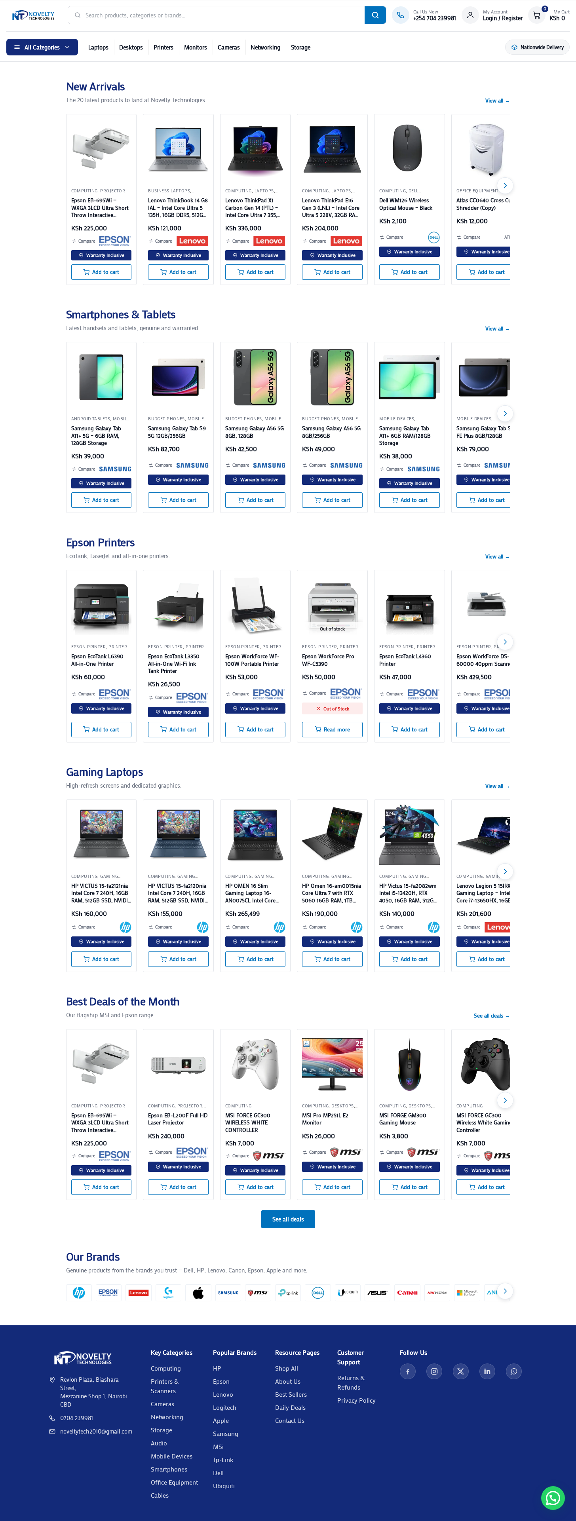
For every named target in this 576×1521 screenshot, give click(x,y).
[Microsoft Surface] (467, 1293)
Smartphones (169, 1469)
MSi (218, 1446)
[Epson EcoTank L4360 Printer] (409, 605)
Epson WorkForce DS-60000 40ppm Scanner (485, 660)
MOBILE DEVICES (396, 419)
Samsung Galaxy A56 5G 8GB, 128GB (254, 432)
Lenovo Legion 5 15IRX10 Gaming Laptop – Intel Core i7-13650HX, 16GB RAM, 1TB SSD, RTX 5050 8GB (486, 893)
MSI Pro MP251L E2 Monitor (325, 1119)
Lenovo (223, 1394)
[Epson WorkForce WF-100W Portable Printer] (255, 605)
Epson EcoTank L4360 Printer (405, 660)
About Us (287, 1381)
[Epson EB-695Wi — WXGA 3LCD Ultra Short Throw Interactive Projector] (101, 149)
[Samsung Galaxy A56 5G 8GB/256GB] (332, 377)
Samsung (225, 1433)
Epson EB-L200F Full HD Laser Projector (177, 1119)
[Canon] (407, 1293)
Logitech (224, 1407)
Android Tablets (90, 419)
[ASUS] (377, 1293)
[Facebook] (408, 1371)
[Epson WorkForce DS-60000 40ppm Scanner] (486, 605)
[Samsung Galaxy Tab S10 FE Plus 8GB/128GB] (486, 377)
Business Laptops (169, 191)
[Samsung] (115, 469)
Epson (221, 1381)
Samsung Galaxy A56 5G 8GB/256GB (331, 432)
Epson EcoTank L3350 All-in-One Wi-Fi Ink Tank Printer (174, 663)
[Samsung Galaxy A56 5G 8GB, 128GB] (255, 377)
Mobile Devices (171, 1456)
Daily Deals (290, 1407)
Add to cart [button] (105, 271)
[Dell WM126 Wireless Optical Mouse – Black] (409, 149)
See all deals (288, 1219)
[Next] (505, 185)
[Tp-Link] (288, 1293)
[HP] (125, 927)
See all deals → (492, 1015)
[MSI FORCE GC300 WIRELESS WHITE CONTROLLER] (255, 1064)
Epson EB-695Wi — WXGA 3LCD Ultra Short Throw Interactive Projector (100, 207)
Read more (337, 729)
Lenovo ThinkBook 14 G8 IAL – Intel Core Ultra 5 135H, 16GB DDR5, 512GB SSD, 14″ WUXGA (178, 207)
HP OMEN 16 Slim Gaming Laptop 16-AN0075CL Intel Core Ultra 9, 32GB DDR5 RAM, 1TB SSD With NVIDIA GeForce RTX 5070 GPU (250, 893)
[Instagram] (434, 1371)
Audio (159, 1443)
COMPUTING (84, 191)
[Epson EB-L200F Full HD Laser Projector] (178, 1064)
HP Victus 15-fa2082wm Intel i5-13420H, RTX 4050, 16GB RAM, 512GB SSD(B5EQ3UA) (408, 893)
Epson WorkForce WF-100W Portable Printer (252, 660)
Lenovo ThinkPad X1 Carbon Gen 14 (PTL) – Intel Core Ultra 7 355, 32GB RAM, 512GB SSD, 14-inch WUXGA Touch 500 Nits (253, 207)
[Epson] (115, 241)
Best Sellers (291, 1394)
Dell (218, 1472)
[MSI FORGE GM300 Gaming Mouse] (409, 1064)
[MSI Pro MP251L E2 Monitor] (332, 1064)
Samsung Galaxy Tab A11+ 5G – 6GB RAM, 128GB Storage (96, 435)
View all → (497, 100)
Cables (160, 1495)
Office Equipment (174, 1482)
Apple (221, 1420)
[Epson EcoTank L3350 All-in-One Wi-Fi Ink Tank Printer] (178, 605)
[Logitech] (168, 1293)
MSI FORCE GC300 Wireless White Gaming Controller (484, 1122)
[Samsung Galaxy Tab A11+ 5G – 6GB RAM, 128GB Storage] (101, 377)
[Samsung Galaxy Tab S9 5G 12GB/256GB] (178, 377)
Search (375, 15)
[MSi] (269, 1156)
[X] (461, 1371)
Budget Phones (166, 419)
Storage (300, 47)
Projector (112, 191)
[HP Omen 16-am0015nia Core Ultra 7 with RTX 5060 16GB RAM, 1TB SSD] (332, 835)
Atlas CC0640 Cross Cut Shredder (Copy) (484, 204)
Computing (166, 1368)
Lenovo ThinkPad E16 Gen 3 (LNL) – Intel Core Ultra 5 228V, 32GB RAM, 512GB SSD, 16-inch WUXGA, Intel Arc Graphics (331, 207)
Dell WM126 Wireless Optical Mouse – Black (405, 204)
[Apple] (198, 1293)
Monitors (195, 47)
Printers (163, 47)
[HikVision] (437, 1293)
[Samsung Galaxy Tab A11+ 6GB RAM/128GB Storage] (409, 377)
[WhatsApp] (514, 1371)
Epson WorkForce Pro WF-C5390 (328, 660)
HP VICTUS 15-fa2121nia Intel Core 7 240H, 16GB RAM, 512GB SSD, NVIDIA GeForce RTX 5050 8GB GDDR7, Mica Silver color (101, 893)
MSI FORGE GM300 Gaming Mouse (402, 1119)
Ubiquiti (224, 1485)
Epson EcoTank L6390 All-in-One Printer (97, 660)
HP (217, 1368)
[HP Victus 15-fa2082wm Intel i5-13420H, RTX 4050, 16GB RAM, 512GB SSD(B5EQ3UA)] (409, 835)
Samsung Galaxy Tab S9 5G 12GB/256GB (177, 432)
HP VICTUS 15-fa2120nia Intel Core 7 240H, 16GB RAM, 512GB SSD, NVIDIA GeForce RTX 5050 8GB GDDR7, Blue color (178, 893)
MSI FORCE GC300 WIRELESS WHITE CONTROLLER (247, 1122)
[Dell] (434, 237)
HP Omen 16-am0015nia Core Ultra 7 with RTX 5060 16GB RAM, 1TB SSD (331, 893)
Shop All (286, 1368)
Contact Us (289, 1420)
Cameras (229, 47)
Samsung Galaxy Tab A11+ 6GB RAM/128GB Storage (405, 435)
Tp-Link (223, 1459)
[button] (549, 15)
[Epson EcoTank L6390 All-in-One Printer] (101, 605)
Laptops (98, 47)
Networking (265, 47)
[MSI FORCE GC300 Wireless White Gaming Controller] (486, 1064)
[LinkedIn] (487, 1371)
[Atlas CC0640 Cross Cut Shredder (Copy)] (486, 149)
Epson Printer (88, 646)
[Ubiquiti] (348, 1293)
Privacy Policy (356, 1400)
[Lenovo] (192, 241)
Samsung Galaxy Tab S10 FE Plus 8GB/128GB (486, 432)
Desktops (131, 47)
